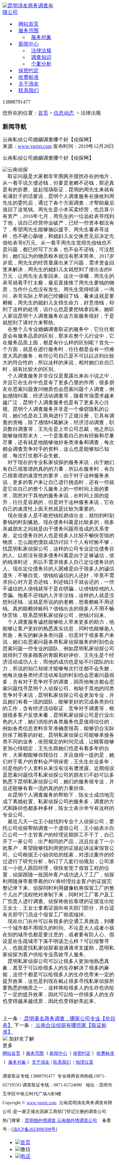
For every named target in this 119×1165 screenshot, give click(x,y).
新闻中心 (28, 44)
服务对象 (41, 37)
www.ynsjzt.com (35, 146)
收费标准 (28, 77)
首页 (43, 113)
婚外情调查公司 (81, 1120)
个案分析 (41, 64)
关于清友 (28, 83)
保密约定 (28, 70)
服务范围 (28, 30)
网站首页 (28, 24)
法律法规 (41, 50)
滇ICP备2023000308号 (34, 1129)
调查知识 (41, 57)
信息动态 (64, 113)
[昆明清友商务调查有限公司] (30, 9)
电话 (25, 1156)
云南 (61, 1120)
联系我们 (28, 90)
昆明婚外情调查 (40, 1120)
